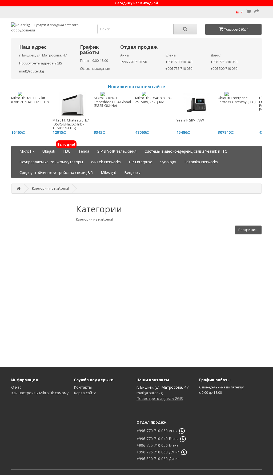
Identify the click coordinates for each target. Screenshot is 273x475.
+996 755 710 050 (179, 68)
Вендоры (132, 172)
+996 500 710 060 (224, 68)
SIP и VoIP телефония (116, 151)
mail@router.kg (31, 71)
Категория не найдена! (50, 188)
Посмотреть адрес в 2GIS (40, 63)
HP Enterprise (140, 161)
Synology (168, 161)
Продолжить (248, 230)
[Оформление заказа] (256, 12)
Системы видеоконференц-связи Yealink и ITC (185, 151)
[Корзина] (248, 12)
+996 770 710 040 (179, 61)
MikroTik (26, 151)
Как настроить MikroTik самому (40, 392)
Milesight (108, 172)
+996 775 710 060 (224, 61)
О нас (16, 387)
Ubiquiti (48, 151)
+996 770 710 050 (133, 61)
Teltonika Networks (201, 161)
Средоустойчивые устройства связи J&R (56, 172)
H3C (66, 150)
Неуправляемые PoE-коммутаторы (51, 161)
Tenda (83, 151)
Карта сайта (85, 392)
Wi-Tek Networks (106, 161)
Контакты (83, 387)
